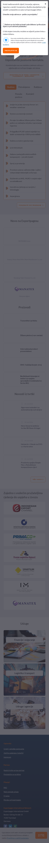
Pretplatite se (11, 51)
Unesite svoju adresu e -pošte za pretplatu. (20, 14)
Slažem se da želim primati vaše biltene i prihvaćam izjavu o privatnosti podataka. (24, 25)
